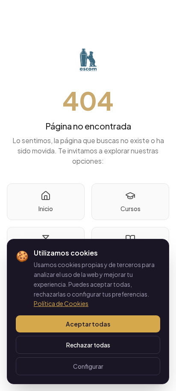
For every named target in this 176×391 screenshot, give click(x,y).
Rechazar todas (88, 345)
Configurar (88, 366)
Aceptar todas (88, 324)
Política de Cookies (61, 303)
